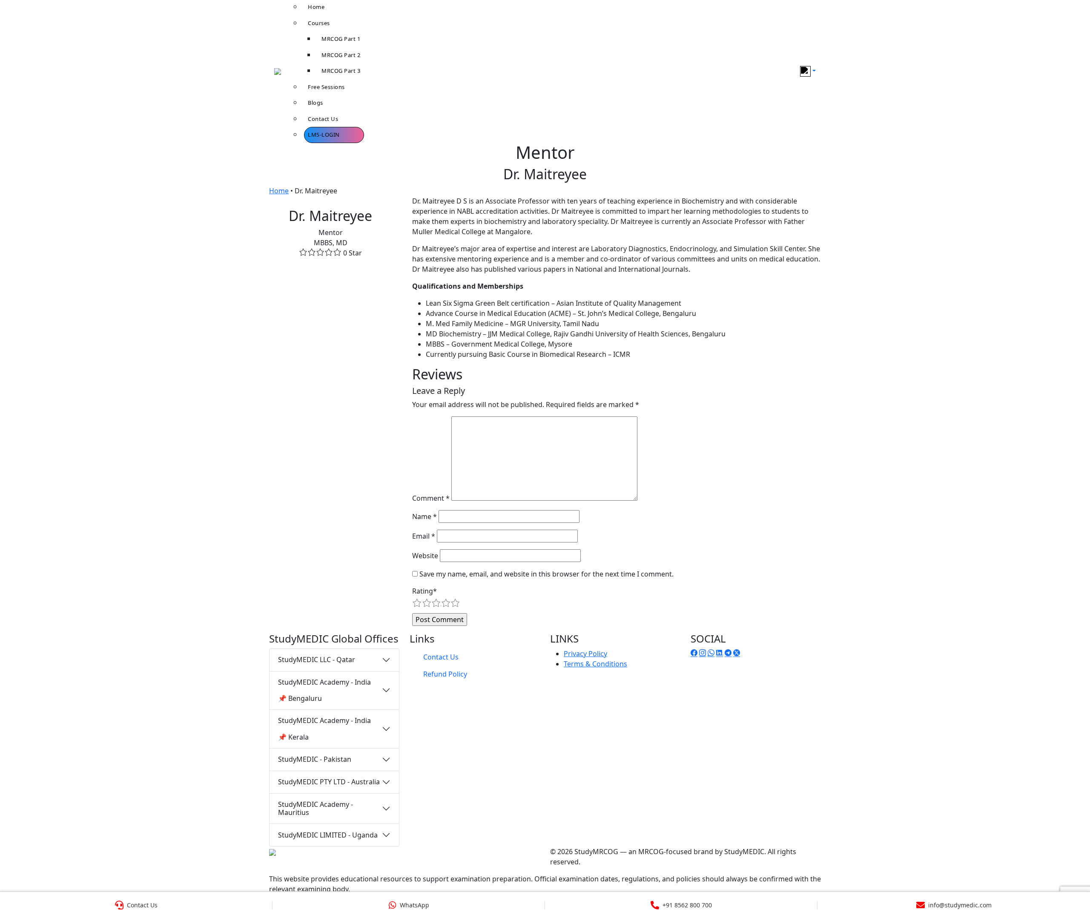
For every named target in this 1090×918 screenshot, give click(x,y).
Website (425, 555)
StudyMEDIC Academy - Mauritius (315, 808)
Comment (431, 498)
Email (423, 536)
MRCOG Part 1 (340, 39)
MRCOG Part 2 (340, 55)
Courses (319, 23)
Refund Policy (445, 674)
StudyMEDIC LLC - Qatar (316, 659)
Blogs (315, 102)
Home (279, 190)
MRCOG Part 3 (340, 71)
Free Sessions (326, 87)
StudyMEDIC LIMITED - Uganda (328, 835)
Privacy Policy (585, 653)
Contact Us (323, 119)
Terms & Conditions (595, 663)
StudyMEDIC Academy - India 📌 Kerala (324, 728)
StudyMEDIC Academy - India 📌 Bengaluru (324, 690)
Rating (424, 591)
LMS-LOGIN (324, 134)
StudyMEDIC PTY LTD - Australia (329, 781)
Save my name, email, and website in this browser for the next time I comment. (546, 574)
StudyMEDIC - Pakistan (314, 759)
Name (424, 516)
